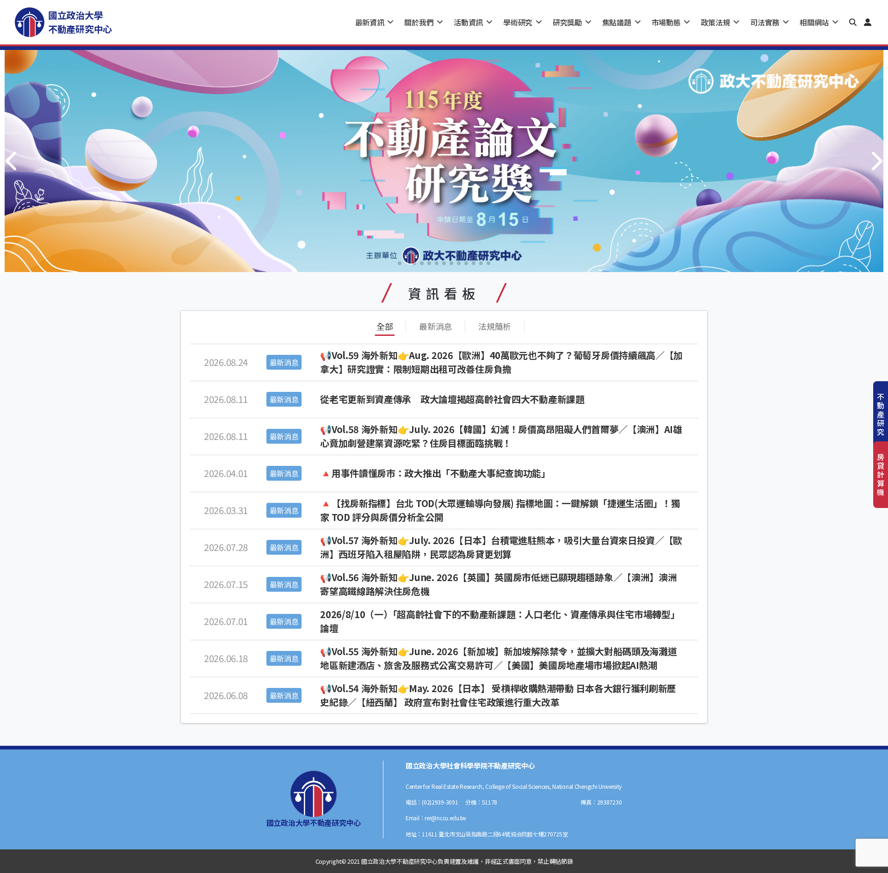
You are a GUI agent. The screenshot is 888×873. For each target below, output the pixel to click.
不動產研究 (880, 414)
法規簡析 (494, 326)
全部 (384, 326)
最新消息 (435, 326)
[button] (852, 22)
